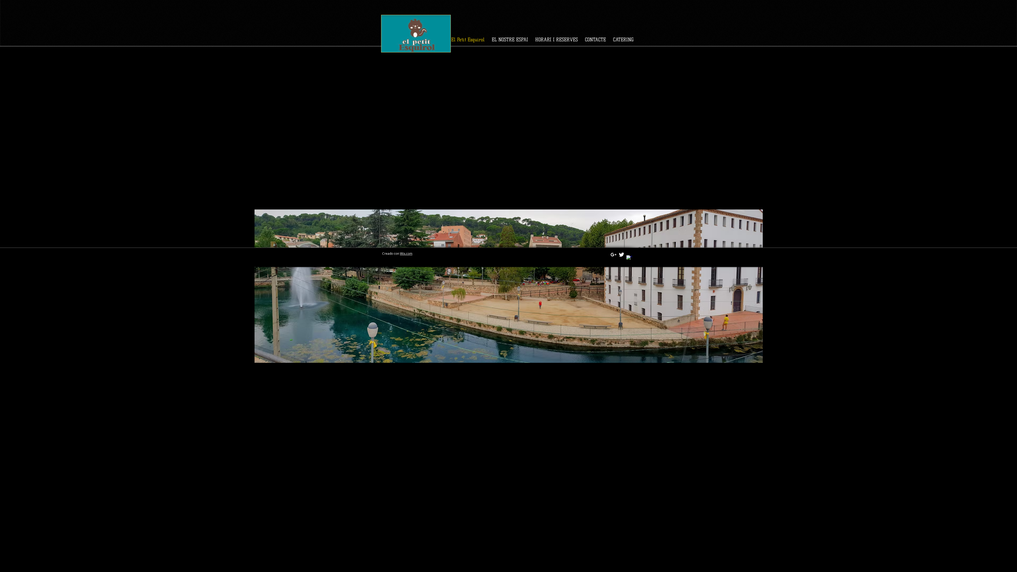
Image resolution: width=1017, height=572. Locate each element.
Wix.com (406, 253)
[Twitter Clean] (621, 255)
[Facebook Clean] (629, 258)
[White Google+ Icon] (613, 255)
